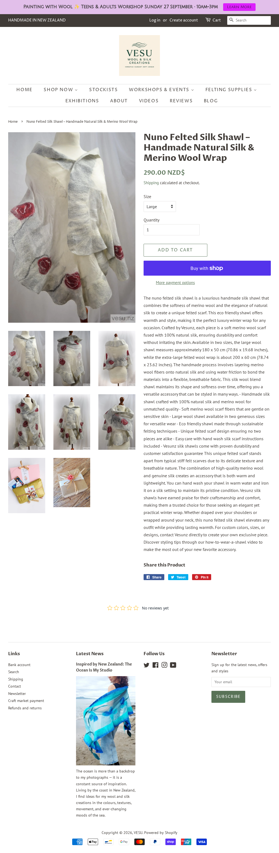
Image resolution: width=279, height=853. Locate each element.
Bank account (19, 664)
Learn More (239, 7)
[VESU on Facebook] (155, 666)
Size (147, 196)
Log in (154, 20)
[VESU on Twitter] (147, 666)
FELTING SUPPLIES (229, 90)
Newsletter (17, 693)
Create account (183, 20)
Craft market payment (26, 700)
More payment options (175, 282)
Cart (217, 20)
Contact (14, 686)
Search (13, 671)
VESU (138, 832)
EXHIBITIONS (82, 101)
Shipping (151, 182)
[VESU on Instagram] (164, 666)
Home (24, 90)
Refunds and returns (25, 708)
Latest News (90, 654)
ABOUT (119, 101)
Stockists (103, 90)
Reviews (181, 101)
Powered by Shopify (160, 832)
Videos (149, 101)
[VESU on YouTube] (173, 666)
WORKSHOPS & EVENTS (160, 90)
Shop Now (59, 90)
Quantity (151, 220)
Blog (211, 101)
